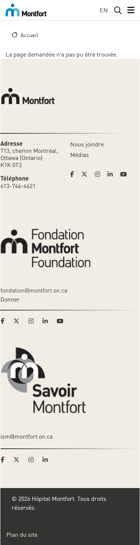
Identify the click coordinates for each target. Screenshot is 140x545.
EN (104, 10)
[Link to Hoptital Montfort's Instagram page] (100, 174)
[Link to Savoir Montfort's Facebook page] (5, 459)
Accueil (29, 34)
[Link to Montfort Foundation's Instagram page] (33, 321)
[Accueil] (26, 10)
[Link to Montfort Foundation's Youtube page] (61, 321)
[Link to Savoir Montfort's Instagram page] (33, 459)
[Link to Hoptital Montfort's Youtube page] (124, 174)
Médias (79, 154)
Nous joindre (87, 144)
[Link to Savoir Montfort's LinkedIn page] (47, 459)
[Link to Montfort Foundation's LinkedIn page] (47, 321)
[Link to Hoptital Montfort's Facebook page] (74, 174)
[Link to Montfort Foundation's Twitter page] (18, 321)
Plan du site (21, 534)
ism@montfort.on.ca (26, 436)
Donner (10, 299)
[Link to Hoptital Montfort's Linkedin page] (112, 174)
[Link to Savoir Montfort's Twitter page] (18, 459)
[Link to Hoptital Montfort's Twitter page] (86, 174)
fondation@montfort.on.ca (33, 290)
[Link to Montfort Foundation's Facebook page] (5, 321)
